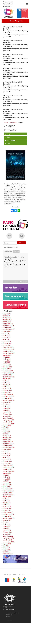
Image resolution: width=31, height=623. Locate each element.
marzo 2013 (7, 530)
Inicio (6, 123)
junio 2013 (6, 524)
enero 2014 (6, 510)
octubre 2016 (7, 445)
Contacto (8, 6)
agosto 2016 (7, 449)
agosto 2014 (7, 497)
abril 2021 (6, 339)
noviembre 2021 (8, 325)
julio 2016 (6, 451)
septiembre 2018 (8, 400)
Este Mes (16, 251)
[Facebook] (12, 210)
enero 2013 (6, 534)
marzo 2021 (7, 341)
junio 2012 (6, 548)
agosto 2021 (7, 331)
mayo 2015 (6, 479)
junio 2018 (6, 406)
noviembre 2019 (8, 373)
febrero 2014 (7, 508)
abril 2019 (6, 386)
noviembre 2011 (8, 554)
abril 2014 (6, 504)
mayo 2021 (6, 337)
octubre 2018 (7, 398)
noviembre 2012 (8, 538)
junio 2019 (6, 382)
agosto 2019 (7, 379)
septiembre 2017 (8, 424)
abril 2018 (6, 410)
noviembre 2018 (8, 396)
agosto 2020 (7, 355)
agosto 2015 (7, 473)
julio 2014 (6, 498)
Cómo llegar (8, 4)
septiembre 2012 (8, 542)
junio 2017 (6, 430)
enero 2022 (7, 321)
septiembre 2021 (8, 329)
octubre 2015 (7, 469)
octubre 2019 (7, 375)
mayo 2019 (6, 384)
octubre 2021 (7, 327)
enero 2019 (6, 392)
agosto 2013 (7, 520)
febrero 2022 (7, 320)
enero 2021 (6, 345)
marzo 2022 (7, 318)
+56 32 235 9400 (10, 609)
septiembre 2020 (9, 353)
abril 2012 (6, 552)
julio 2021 (6, 333)
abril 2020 (6, 363)
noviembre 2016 (8, 443)
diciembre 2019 (8, 371)
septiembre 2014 (8, 495)
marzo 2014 (7, 506)
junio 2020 (6, 359)
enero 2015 (6, 487)
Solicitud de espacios (15, 21)
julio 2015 (6, 475)
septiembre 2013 (8, 518)
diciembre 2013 (8, 512)
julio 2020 (6, 357)
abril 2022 (6, 316)
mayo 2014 (6, 502)
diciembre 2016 (8, 441)
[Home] (16, 13)
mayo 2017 (6, 432)
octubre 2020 (7, 351)
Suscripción (9, 2)
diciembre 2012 (8, 536)
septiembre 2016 (8, 447)
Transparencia (10, 620)
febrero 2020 (7, 367)
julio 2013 (6, 522)
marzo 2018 (7, 412)
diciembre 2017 (8, 418)
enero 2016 (6, 463)
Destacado (13, 123)
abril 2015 (6, 481)
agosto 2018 (7, 402)
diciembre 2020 (8, 347)
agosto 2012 (7, 544)
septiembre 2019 (8, 377)
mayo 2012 (6, 550)
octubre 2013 (7, 516)
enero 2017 (6, 439)
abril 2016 (6, 457)
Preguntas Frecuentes (12, 613)
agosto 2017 (7, 426)
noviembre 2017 (8, 420)
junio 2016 (6, 453)
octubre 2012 (7, 540)
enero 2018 (7, 416)
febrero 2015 (7, 485)
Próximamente (8, 251)
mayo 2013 (6, 526)
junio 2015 (6, 477)
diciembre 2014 (8, 489)
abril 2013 (6, 528)
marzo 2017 (7, 436)
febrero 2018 (7, 414)
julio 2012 (6, 546)
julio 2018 (6, 404)
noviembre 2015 (8, 467)
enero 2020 (7, 369)
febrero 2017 (7, 438)
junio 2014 (6, 500)
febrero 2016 (7, 461)
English (8, 616)
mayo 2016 (6, 455)
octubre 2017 (7, 422)
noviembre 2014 (8, 491)
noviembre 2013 (8, 514)
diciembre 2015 (8, 465)
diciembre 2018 (8, 394)
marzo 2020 (7, 365)
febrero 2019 (7, 390)
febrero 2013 (7, 532)
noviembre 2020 (8, 349)
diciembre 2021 (8, 323)
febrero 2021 (7, 343)
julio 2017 (6, 428)
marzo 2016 (7, 459)
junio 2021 (6, 335)
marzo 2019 (7, 388)
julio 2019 (6, 380)
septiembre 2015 (8, 471)
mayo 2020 (7, 361)
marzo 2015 (7, 483)
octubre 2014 (7, 493)
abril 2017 (6, 434)
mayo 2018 (6, 408)
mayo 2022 (6, 314)
